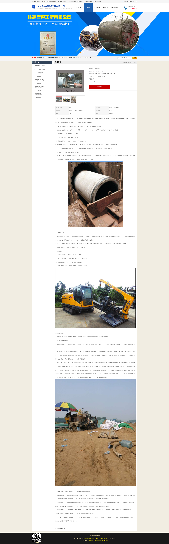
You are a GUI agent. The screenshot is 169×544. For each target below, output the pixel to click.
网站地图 (106, 541)
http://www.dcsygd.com (60, 528)
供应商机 (88, 7)
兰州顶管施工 (39, 73)
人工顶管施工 (39, 90)
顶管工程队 (38, 97)
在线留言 (99, 87)
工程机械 (97, 73)
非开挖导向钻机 (112, 73)
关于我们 (106, 7)
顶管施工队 (38, 94)
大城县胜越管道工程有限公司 (102, 538)
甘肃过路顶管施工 (40, 66)
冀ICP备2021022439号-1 (90, 538)
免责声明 (96, 541)
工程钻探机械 (104, 73)
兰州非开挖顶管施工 (40, 69)
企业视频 (97, 7)
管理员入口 (100, 541)
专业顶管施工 (39, 76)
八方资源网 (90, 541)
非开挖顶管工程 (39, 80)
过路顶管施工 (39, 83)
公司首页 (79, 7)
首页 (129, 62)
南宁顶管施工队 (39, 87)
